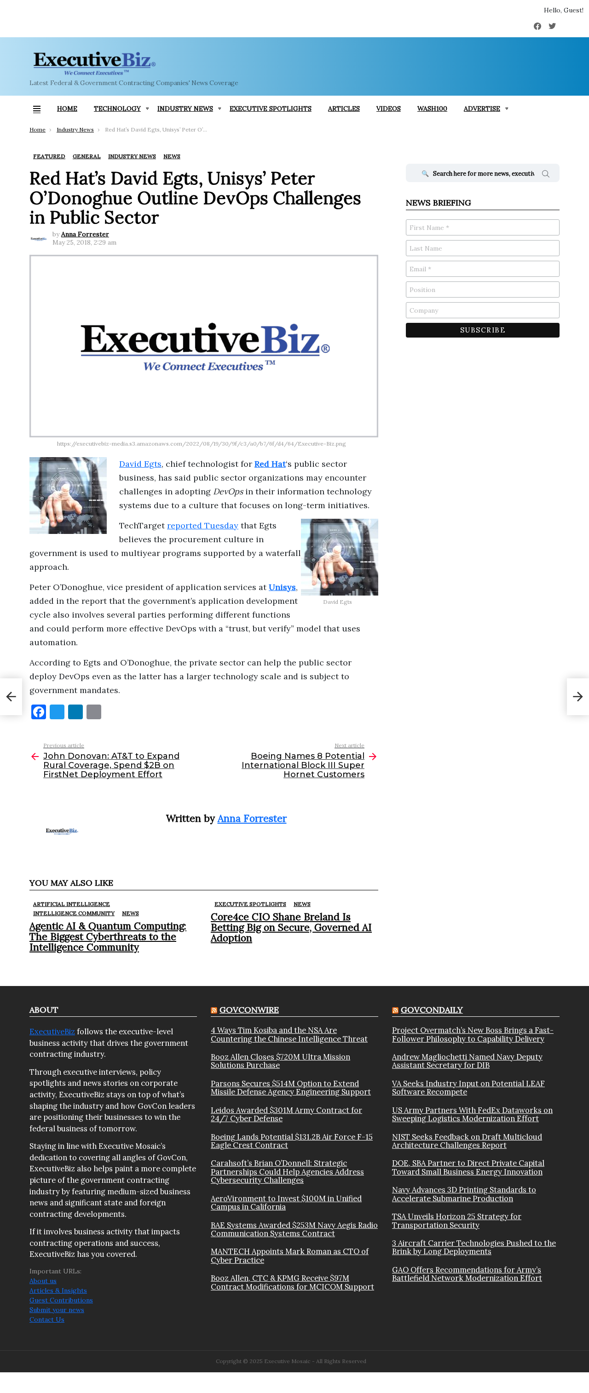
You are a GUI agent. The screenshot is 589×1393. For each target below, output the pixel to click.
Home (67, 108)
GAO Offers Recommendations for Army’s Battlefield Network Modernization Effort (467, 1274)
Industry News (185, 108)
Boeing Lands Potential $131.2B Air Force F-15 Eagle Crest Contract (292, 1141)
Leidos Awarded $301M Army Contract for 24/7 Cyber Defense (286, 1114)
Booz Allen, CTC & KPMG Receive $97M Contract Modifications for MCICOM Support (292, 1282)
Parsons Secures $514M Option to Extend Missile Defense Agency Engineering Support (291, 1087)
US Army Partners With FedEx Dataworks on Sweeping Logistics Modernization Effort (472, 1114)
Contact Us (46, 1319)
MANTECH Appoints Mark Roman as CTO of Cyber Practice (290, 1255)
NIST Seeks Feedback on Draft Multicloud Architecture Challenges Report (467, 1141)
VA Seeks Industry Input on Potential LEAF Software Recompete (468, 1087)
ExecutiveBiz (52, 1031)
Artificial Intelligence (71, 903)
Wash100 (432, 108)
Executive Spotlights (271, 108)
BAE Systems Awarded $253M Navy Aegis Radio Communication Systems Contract (294, 1229)
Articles (344, 108)
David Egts (140, 464)
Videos (388, 108)
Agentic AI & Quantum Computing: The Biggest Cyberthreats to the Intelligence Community (107, 936)
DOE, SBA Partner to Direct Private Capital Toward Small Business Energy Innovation (468, 1167)
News (130, 913)
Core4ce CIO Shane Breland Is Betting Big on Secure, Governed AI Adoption (291, 927)
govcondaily (432, 1009)
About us (43, 1281)
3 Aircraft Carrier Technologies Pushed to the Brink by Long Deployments (474, 1247)
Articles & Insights (58, 1290)
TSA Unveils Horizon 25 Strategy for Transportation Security (456, 1220)
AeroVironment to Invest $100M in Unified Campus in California (286, 1202)
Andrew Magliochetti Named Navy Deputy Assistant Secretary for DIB (467, 1061)
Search (546, 175)
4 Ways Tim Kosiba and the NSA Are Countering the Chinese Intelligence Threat (289, 1034)
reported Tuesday (202, 525)
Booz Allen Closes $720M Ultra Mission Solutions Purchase (280, 1061)
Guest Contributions (61, 1300)
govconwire (249, 1009)
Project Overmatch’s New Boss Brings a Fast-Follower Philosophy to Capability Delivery (473, 1034)
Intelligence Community (74, 913)
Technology (117, 108)
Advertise (482, 108)
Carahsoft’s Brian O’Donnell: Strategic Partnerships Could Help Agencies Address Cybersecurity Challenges (287, 1171)
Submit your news (56, 1310)
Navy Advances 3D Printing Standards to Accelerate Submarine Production (464, 1194)
